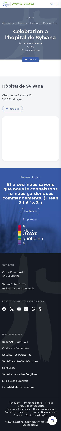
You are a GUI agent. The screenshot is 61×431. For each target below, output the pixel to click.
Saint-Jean (8, 367)
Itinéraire (14, 109)
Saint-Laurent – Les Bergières (19, 374)
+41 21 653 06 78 (16, 284)
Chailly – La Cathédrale (15, 348)
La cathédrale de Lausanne (18, 387)
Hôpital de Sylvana (31, 50)
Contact (18, 415)
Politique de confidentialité (30, 406)
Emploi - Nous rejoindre (44, 412)
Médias (49, 402)
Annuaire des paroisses (16, 412)
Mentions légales (33, 402)
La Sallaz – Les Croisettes (16, 354)
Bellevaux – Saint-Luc (15, 341)
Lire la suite (30, 211)
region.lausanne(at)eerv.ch (18, 288)
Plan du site (14, 402)
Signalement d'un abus (18, 409)
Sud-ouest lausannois (15, 380)
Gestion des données (36, 415)
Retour (32, 59)
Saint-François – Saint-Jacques (20, 361)
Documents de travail (44, 409)
